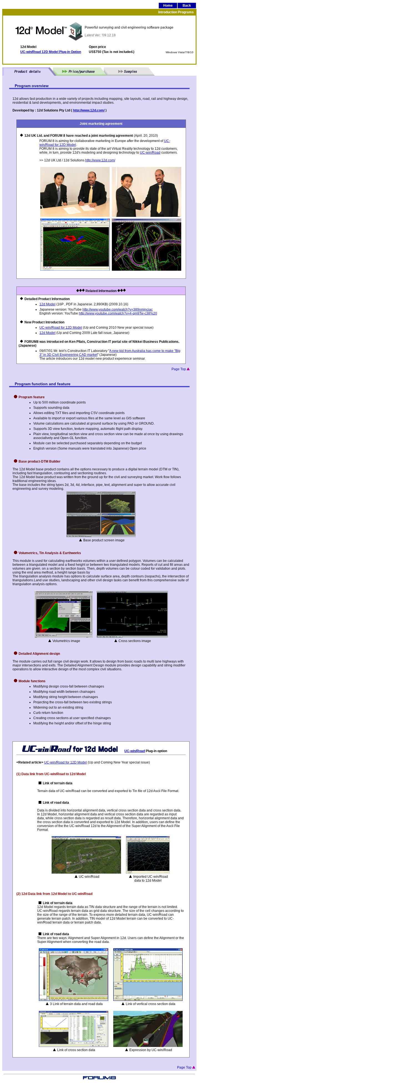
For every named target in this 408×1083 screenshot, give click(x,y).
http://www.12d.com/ (89, 110)
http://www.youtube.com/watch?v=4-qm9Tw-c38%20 (118, 313)
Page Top (179, 369)
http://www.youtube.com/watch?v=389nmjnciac (117, 309)
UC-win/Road (150, 152)
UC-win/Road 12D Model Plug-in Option (50, 52)
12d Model (47, 304)
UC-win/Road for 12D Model (60, 327)
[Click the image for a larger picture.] (75, 270)
